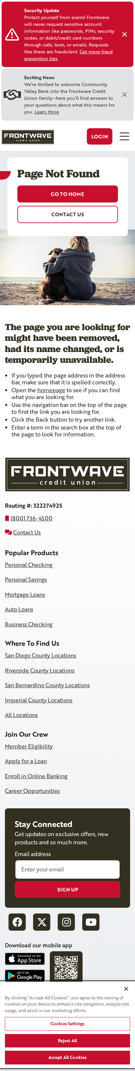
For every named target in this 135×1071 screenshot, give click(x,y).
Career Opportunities (32, 791)
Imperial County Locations (38, 700)
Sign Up (67, 889)
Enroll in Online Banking (36, 776)
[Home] (27, 139)
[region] (67, 1025)
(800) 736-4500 (31, 518)
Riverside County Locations (39, 670)
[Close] (124, 34)
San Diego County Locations (40, 655)
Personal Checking (28, 565)
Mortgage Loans (25, 594)
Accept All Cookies (67, 1057)
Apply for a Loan (26, 761)
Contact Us (67, 214)
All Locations (21, 715)
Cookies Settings (67, 1023)
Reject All (67, 1040)
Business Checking (28, 624)
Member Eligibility (29, 746)
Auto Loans (19, 609)
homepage (51, 390)
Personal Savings (26, 579)
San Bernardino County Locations (47, 685)
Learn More (47, 111)
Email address (33, 854)
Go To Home (67, 194)
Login (99, 136)
